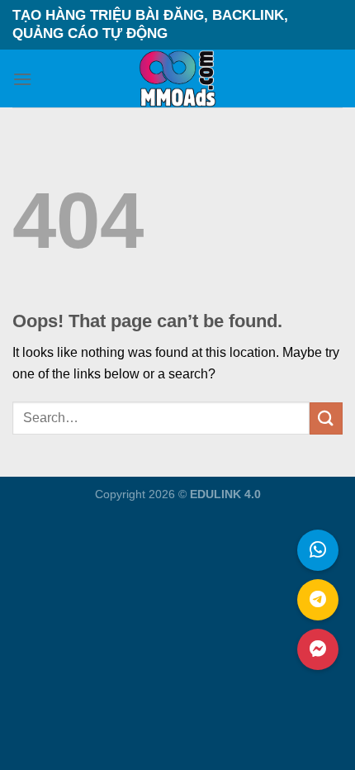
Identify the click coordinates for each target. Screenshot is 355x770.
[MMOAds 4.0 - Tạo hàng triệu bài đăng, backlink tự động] (178, 78)
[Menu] (22, 79)
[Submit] (326, 418)
